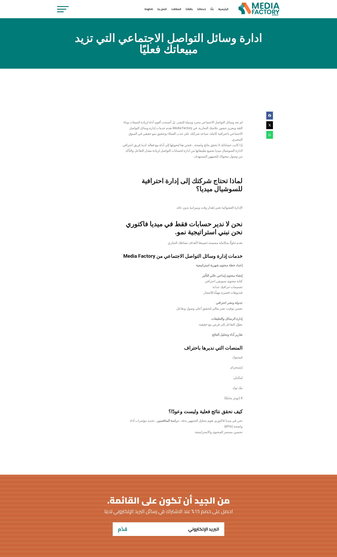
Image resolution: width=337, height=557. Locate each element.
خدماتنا (201, 9)
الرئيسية (223, 9)
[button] (269, 115)
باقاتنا (189, 9)
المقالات (176, 9)
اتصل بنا (162, 9)
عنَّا (212, 9)
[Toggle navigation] (63, 9)
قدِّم (122, 529)
